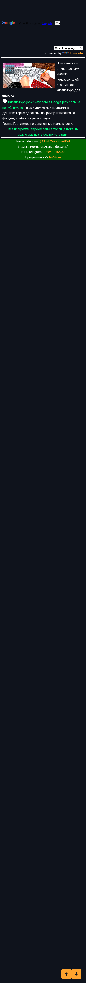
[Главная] (29, 76)
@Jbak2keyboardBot (55, 141)
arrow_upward (66, 974)
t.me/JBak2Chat (55, 152)
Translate (76, 53)
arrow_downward (76, 974)
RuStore (55, 157)
